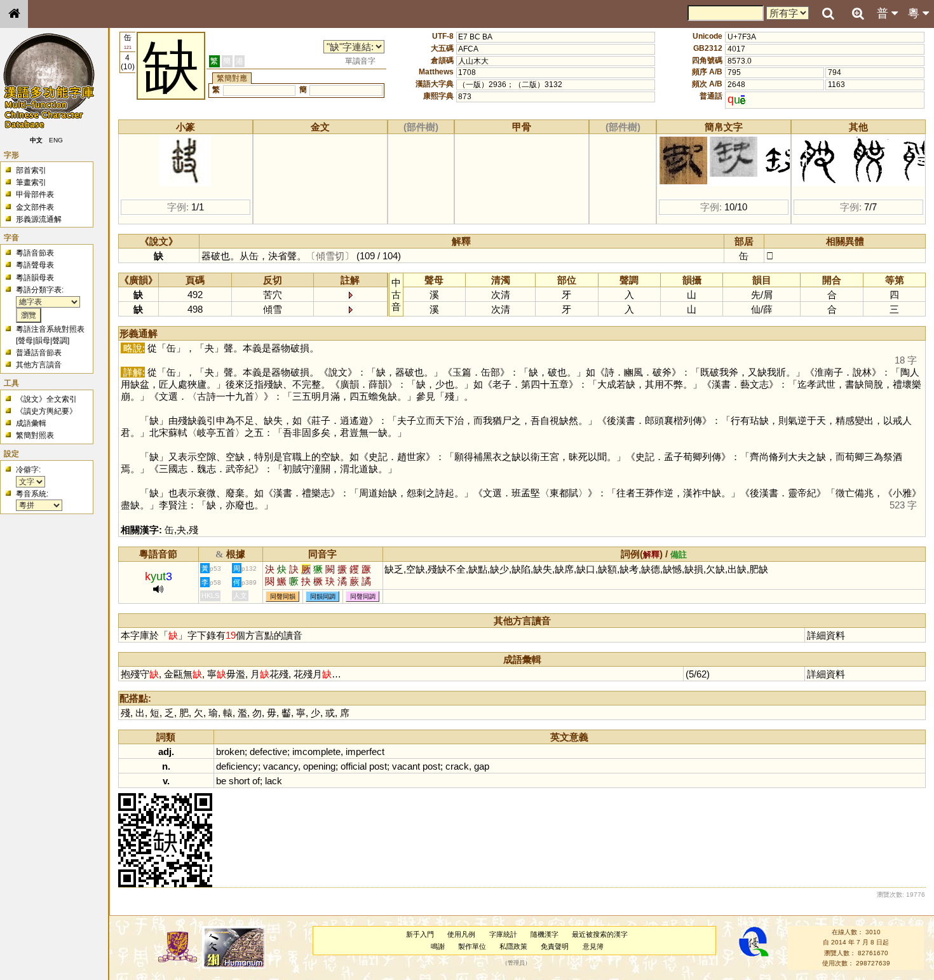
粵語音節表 (35, 252)
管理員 (516, 963)
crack (457, 766)
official (354, 766)
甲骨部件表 (35, 194)
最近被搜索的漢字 (600, 934)
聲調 (59, 340)
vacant (406, 766)
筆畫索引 (31, 182)
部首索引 (31, 170)
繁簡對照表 (35, 435)
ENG (56, 140)
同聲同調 (363, 596)
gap (481, 766)
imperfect (365, 751)
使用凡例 (461, 934)
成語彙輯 (31, 423)
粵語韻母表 (35, 277)
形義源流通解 (39, 219)
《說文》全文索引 (46, 399)
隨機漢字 (544, 934)
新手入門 (420, 934)
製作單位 (472, 946)
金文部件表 (35, 207)
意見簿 (593, 946)
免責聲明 (555, 946)
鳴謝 (438, 946)
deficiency (237, 766)
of (256, 780)
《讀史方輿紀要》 (46, 411)
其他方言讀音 (39, 364)
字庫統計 (503, 934)
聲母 (25, 340)
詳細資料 (826, 635)
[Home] (14, 14)
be (221, 780)
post (378, 766)
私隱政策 (513, 946)
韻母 (42, 340)
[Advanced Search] (858, 13)
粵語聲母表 (35, 265)
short (239, 780)
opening (319, 766)
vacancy (280, 766)
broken (230, 751)
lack (273, 780)
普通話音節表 (39, 352)
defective (268, 751)
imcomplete (316, 751)
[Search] (828, 14)
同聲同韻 (282, 596)
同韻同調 (322, 596)
